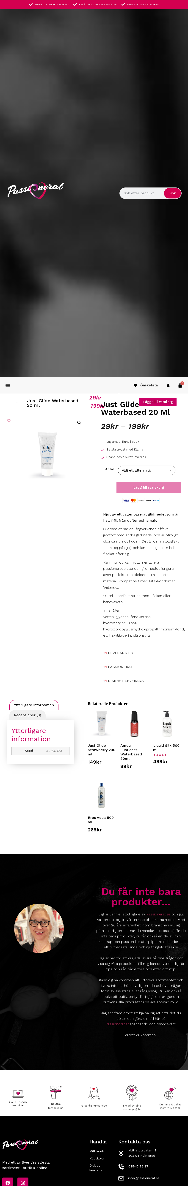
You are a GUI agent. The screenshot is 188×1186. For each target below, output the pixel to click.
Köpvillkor (97, 1158)
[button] (7, 385)
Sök (172, 193)
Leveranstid (120, 653)
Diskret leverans (126, 680)
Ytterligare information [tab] (34, 705)
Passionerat (120, 667)
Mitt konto (97, 1151)
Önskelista (149, 385)
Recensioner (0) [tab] (27, 715)
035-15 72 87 (138, 1166)
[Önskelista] (135, 385)
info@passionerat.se (144, 1178)
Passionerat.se (158, 914)
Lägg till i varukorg (148, 487)
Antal (109, 469)
